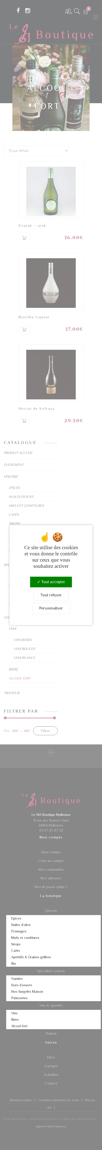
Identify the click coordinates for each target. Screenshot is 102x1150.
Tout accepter (52, 582)
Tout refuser (51, 595)
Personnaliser (51, 608)
